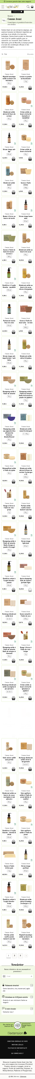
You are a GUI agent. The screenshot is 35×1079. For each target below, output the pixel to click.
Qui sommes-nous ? (17, 1053)
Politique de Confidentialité (17, 1048)
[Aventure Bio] (17, 1025)
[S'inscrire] (30, 976)
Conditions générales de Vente (17, 1041)
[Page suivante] (26, 956)
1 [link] (8, 956)
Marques (10, 16)
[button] (2, 6)
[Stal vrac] (12, 7)
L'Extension (23, 1076)
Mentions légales (17, 1045)
